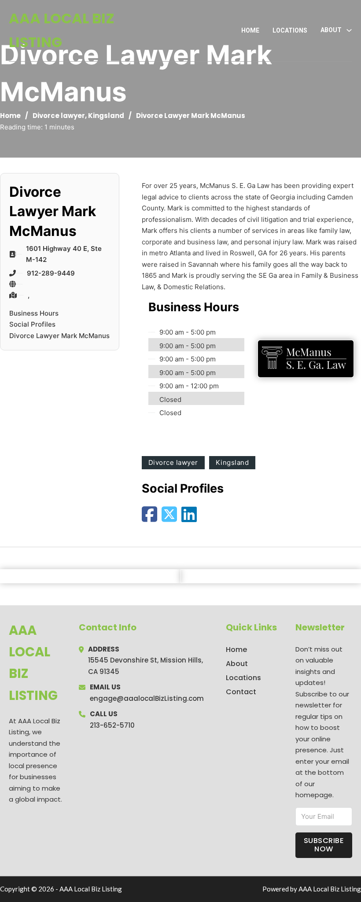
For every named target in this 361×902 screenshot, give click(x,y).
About (237, 664)
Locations (290, 30)
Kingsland (106, 115)
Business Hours (34, 313)
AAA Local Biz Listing (61, 30)
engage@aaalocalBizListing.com (147, 698)
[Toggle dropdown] (349, 30)
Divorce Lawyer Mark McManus (59, 335)
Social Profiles (32, 324)
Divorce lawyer (59, 115)
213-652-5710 (112, 725)
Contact (241, 692)
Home (250, 30)
